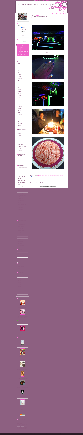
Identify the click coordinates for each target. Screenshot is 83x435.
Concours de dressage (22, 137)
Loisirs (19, 102)
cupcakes (19, 428)
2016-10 (19, 286)
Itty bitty (19, 178)
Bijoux (19, 65)
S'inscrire (23, 27)
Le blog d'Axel (20, 228)
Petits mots (20, 114)
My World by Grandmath (22, 235)
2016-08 (19, 288)
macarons (24, 428)
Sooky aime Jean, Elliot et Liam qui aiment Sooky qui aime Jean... (37, 4)
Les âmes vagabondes (22, 378)
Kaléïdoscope (20, 186)
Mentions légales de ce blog (52, 186)
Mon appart (20, 234)
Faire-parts (20, 93)
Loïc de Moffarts (21, 245)
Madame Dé (20, 198)
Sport (19, 119)
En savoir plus (62, 433)
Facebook (34, 176)
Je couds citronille (21, 182)
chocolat (19, 424)
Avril (23, 161)
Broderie (19, 67)
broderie (24, 424)
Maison (19, 108)
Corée (19, 80)
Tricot (19, 121)
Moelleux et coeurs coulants (22, 387)
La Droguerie (20, 189)
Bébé (19, 63)
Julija (19, 184)
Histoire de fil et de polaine (23, 176)
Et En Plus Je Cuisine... (22, 307)
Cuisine (19, 84)
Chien (19, 72)
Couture (19, 82)
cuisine (25, 427)
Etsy (19, 268)
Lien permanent (54, 175)
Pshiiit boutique (21, 266)
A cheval (19, 135)
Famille (19, 95)
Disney (19, 87)
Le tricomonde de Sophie (22, 191)
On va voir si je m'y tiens (22, 204)
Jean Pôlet (20, 243)
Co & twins (20, 222)
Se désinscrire (23, 29)
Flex (19, 97)
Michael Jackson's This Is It (22, 323)
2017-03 (19, 276)
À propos (22, 35)
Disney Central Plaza (22, 251)
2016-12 (19, 282)
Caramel (19, 68)
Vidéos (19, 125)
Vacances (20, 123)
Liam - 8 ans (20, 142)
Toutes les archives (21, 293)
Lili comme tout (21, 193)
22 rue (19, 171)
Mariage (19, 110)
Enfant (19, 89)
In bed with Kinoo (21, 226)
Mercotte (19, 202)
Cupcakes (22, 346)
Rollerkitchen (20, 209)
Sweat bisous (20, 144)
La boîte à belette (21, 188)
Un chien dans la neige (22, 146)
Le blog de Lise (21, 230)
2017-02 (19, 278)
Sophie (19, 161)
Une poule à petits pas (22, 216)
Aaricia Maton (20, 241)
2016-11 (19, 284)
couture (19, 427)
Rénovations (20, 116)
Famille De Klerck (21, 224)
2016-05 (19, 290)
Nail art (19, 112)
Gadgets (19, 99)
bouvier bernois (20, 422)
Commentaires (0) (61, 175)
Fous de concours (21, 258)
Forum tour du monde (22, 256)
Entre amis (20, 91)
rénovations (20, 423)
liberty (18, 425)
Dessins (19, 85)
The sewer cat (20, 211)
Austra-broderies (21, 140)
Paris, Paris (20, 150)
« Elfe (53, 13)
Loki (19, 104)
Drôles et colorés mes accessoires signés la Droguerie (22, 358)
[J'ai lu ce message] (81, 433)
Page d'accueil (58, 13)
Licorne (19, 148)
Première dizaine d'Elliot (40, 16)
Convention (20, 78)
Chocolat (19, 74)
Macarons (20, 106)
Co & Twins (20, 174)
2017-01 (19, 280)
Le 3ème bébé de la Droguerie (22, 369)
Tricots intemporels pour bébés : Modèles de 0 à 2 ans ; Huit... (22, 408)
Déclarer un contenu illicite (44, 186)
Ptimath (19, 237)
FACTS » (64, 13)
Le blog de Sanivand (22, 232)
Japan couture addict (22, 180)
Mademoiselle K (21, 200)
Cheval (19, 70)
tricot (22, 426)
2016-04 (19, 291)
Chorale (19, 76)
